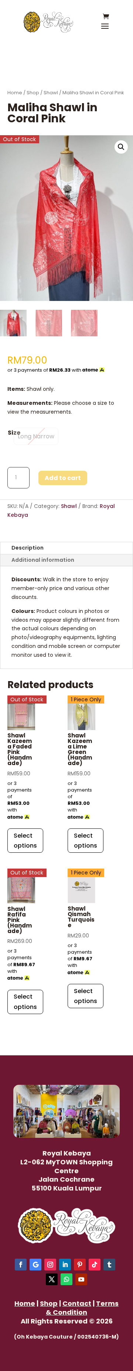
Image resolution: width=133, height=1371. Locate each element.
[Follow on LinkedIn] (65, 1264)
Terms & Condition (82, 1308)
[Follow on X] (52, 1279)
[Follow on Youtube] (81, 1279)
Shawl (51, 92)
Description (27, 547)
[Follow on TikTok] (94, 1264)
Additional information (42, 560)
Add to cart (63, 478)
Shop (33, 92)
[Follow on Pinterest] (80, 1264)
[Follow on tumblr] (109, 1264)
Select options (25, 840)
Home (14, 92)
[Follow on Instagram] (50, 1264)
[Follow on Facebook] (21, 1264)
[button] (121, 147)
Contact (76, 1303)
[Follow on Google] (35, 1264)
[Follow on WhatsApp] (66, 1279)
